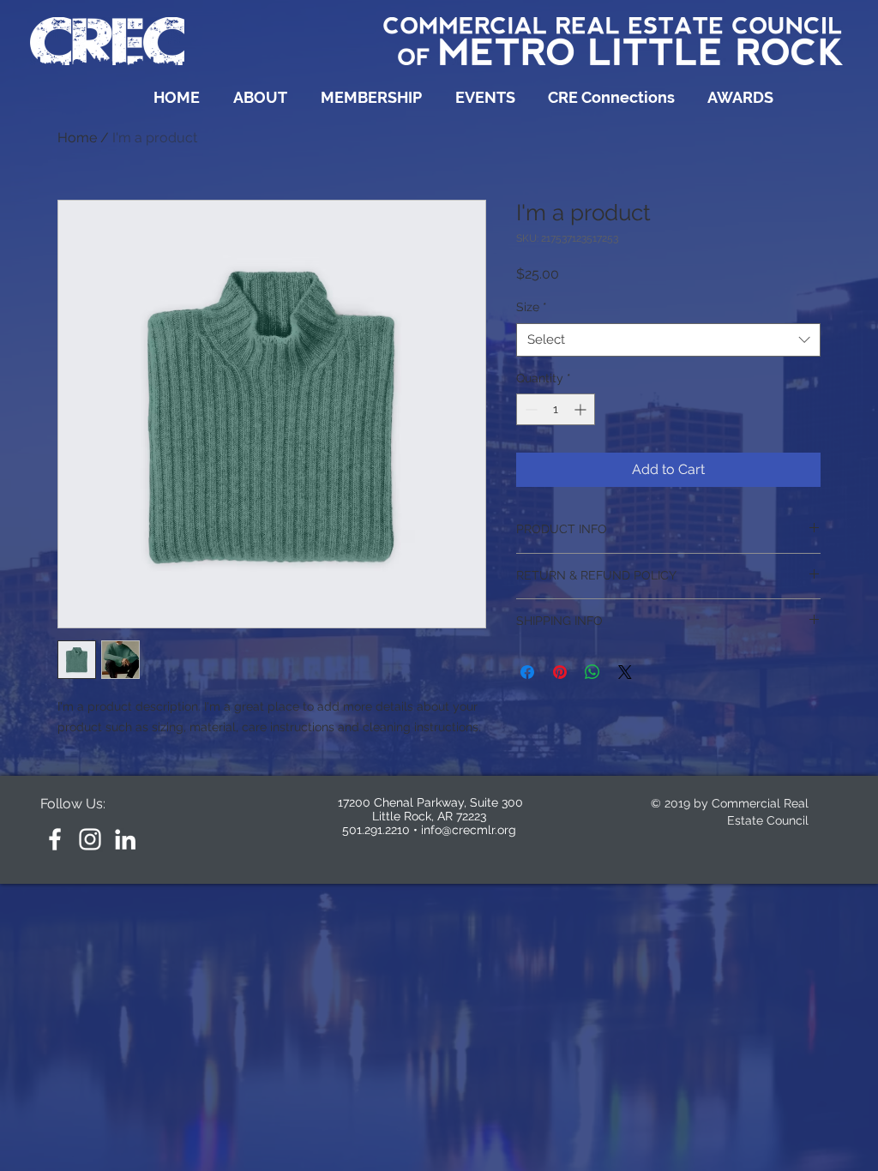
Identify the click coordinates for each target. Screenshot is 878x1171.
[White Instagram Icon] (90, 839)
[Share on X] (625, 672)
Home (77, 137)
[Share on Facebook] (527, 672)
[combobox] (668, 340)
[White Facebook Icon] (54, 839)
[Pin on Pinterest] (560, 672)
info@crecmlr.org (468, 830)
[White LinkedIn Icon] (125, 839)
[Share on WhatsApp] (592, 672)
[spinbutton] (555, 409)
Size (531, 307)
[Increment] (581, 409)
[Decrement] (529, 409)
